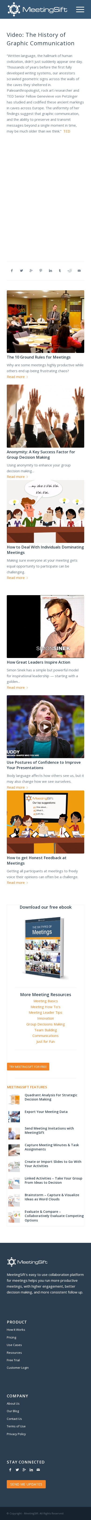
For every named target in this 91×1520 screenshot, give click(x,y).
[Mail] (38, 1469)
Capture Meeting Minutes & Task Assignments (52, 1147)
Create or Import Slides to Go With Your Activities (53, 1163)
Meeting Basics (45, 1000)
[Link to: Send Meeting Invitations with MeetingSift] (14, 1133)
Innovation (45, 1018)
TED (66, 131)
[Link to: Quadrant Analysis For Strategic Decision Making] (14, 1099)
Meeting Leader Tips (45, 1012)
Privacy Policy (16, 1434)
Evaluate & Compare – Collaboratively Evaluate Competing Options (54, 1215)
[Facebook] (10, 1469)
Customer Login (18, 1367)
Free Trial (13, 1360)
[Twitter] (17, 1469)
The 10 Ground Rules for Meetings (39, 357)
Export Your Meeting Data (46, 1111)
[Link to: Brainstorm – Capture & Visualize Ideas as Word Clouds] (14, 1200)
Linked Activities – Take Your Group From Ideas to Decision (53, 1180)
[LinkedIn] (31, 1469)
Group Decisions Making (45, 1024)
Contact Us (14, 1419)
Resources (14, 1352)
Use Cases (14, 1345)
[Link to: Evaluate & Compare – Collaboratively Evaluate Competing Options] (14, 1217)
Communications (45, 1035)
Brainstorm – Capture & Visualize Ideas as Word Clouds (52, 1197)
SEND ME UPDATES (26, 1484)
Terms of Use (16, 1426)
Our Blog (13, 1411)
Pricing (11, 1337)
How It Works (16, 1329)
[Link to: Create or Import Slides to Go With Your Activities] (14, 1166)
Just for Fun (45, 1041)
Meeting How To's (45, 1006)
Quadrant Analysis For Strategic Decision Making (51, 1097)
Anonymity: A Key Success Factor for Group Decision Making (41, 454)
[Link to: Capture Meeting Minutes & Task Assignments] (14, 1150)
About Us (13, 1403)
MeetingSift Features (27, 1087)
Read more (16, 376)
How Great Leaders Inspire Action (38, 662)
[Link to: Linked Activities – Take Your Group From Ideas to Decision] (14, 1183)
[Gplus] (24, 1469)
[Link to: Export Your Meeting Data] (14, 1116)
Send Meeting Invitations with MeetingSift (49, 1130)
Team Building (45, 1030)
